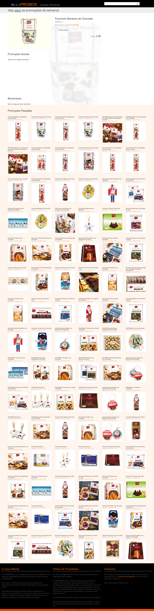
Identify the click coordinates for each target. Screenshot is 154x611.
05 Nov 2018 (134, 119)
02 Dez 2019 (40, 150)
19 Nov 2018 (16, 390)
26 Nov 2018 (16, 152)
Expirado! (75, 24)
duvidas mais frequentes (127, 576)
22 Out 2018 (110, 121)
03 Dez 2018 (111, 390)
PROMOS (28, 4)
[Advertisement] (124, 29)
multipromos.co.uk (145, 610)
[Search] (137, 3)
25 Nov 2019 (40, 448)
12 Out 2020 (63, 150)
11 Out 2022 (87, 180)
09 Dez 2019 (63, 477)
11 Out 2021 (16, 119)
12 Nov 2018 (40, 360)
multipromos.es (132, 610)
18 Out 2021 (39, 181)
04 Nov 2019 (134, 181)
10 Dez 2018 (40, 420)
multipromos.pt (121, 610)
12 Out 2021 (16, 180)
